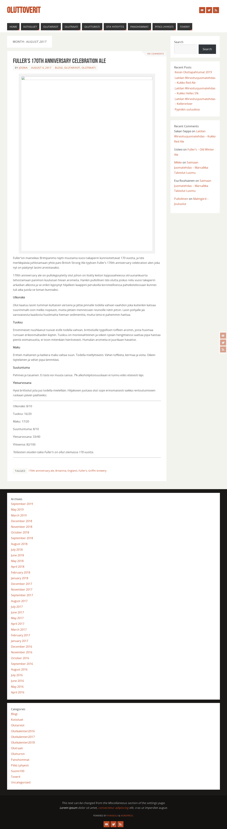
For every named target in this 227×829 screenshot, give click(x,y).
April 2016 (17, 692)
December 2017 (21, 584)
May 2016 (17, 687)
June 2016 (17, 681)
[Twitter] (223, 343)
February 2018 (20, 572)
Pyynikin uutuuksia (187, 109)
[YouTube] (223, 336)
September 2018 (22, 538)
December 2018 (21, 521)
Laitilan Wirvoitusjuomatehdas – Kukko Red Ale (195, 136)
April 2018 (17, 567)
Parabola (112, 815)
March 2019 (19, 515)
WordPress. (127, 815)
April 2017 (17, 624)
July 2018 (17, 550)
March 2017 (19, 630)
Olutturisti (18, 754)
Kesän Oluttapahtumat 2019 (193, 72)
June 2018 (17, 555)
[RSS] (223, 349)
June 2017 (17, 612)
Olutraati (89, 67)
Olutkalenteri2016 (23, 731)
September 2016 (22, 664)
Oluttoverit (24, 10)
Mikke (178, 162)
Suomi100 (17, 771)
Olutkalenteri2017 (23, 737)
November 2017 (21, 589)
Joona (23, 67)
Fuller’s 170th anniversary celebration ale (59, 60)
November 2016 (21, 652)
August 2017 (19, 601)
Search (178, 42)
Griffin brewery (97, 470)
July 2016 (17, 675)
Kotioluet (17, 720)
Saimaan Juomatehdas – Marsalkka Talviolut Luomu (191, 167)
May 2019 (17, 509)
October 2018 (20, 532)
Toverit (15, 777)
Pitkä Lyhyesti (20, 765)
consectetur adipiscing (113, 808)
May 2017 (17, 618)
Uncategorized (21, 782)
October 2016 (20, 658)
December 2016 (21, 647)
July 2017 (17, 607)
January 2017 (19, 641)
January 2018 (19, 578)
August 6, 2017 (41, 67)
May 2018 (17, 561)
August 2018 (19, 544)
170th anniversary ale (41, 470)
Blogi (59, 67)
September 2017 (22, 595)
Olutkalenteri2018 (23, 742)
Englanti (72, 470)
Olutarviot (72, 67)
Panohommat (20, 760)
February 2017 (20, 635)
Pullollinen (181, 199)
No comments (155, 53)
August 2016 (19, 669)
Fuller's (83, 470)
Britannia (60, 470)
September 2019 (22, 504)
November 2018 (21, 527)
